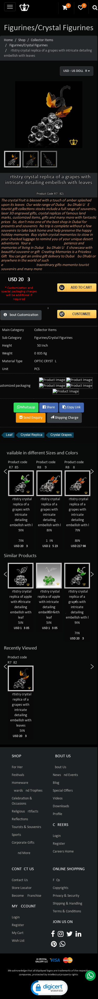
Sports (16, 835)
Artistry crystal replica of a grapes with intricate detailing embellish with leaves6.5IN (20, 715)
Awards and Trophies (27, 791)
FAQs (56, 880)
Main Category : (14, 330)
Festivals (18, 775)
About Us (59, 767)
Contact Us (20, 880)
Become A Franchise (26, 896)
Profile (57, 814)
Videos (57, 798)
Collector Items (42, 40)
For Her (17, 767)
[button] (48, 988)
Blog (56, 783)
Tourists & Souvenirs (26, 827)
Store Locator (22, 888)
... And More (21, 853)
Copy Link (73, 407)
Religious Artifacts (25, 811)
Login (57, 836)
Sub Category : (12, 338)
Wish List (18, 941)
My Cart (18, 933)
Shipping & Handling (67, 904)
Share (50, 407)
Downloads (61, 806)
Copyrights (60, 888)
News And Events (65, 775)
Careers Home (63, 852)
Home (8, 40)
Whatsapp (27, 407)
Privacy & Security (66, 896)
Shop (21, 40)
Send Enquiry (32, 418)
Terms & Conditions (67, 911)
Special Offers (63, 791)
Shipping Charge (66, 418)
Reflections (20, 819)
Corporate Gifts (23, 843)
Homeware (20, 783)
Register (59, 844)
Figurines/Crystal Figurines (28, 45)
